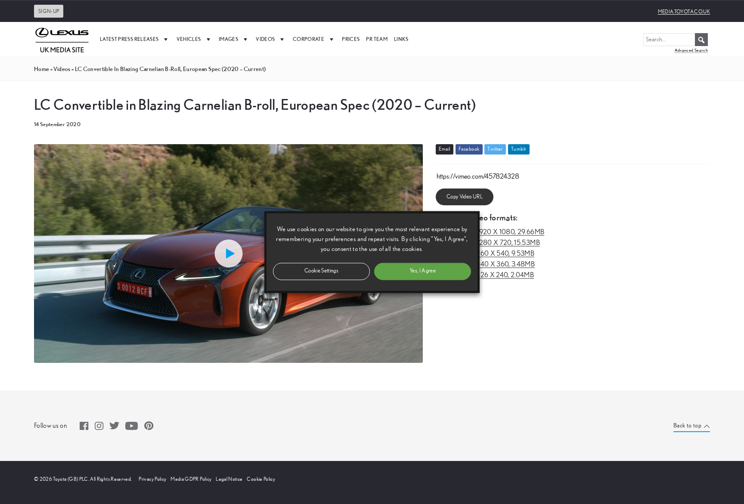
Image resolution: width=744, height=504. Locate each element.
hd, (490, 232)
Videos (265, 39)
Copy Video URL (464, 197)
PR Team (376, 39)
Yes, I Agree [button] (422, 271)
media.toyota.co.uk (684, 11)
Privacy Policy (152, 479)
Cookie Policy (261, 479)
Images (228, 39)
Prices (351, 39)
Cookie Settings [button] (321, 271)
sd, (485, 253)
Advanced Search (691, 50)
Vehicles (189, 39)
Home (41, 68)
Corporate (308, 39)
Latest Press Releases (129, 39)
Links (401, 39)
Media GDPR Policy (190, 479)
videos (61, 68)
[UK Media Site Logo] (62, 39)
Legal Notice (229, 479)
